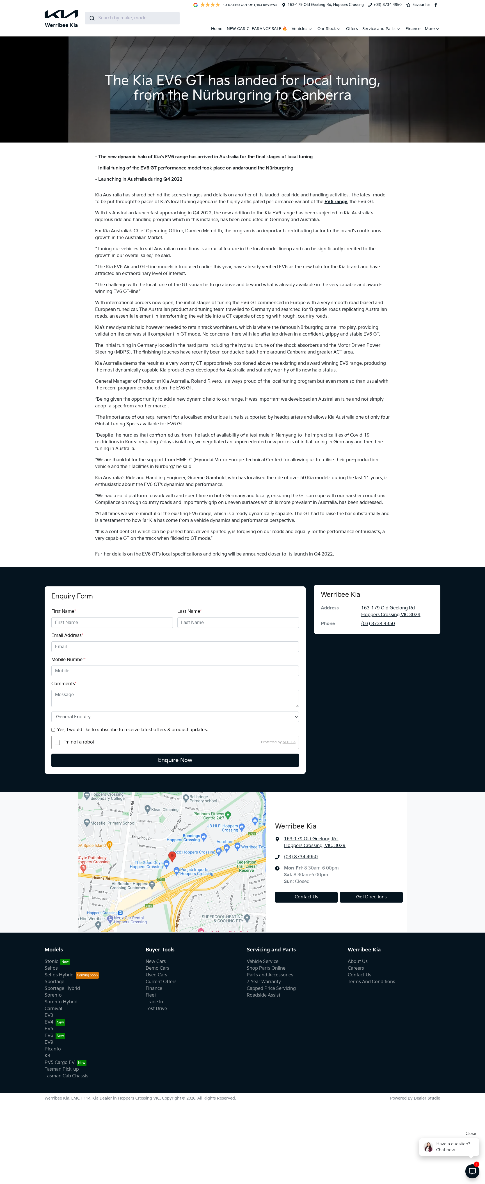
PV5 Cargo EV (60, 1062)
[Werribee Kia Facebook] (437, 5)
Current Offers (161, 982)
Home (216, 28)
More (430, 28)
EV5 (49, 1029)
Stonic (51, 961)
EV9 (49, 1042)
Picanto (53, 1049)
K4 (48, 1056)
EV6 (49, 1035)
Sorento (53, 995)
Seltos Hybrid (59, 975)
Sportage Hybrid (62, 988)
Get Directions (371, 897)
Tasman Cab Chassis (66, 1076)
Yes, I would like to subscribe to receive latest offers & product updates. (132, 730)
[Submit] (91, 18)
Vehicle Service (262, 961)
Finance (413, 28)
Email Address (67, 635)
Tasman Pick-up (62, 1069)
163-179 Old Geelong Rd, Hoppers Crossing (326, 5)
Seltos (51, 968)
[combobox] (132, 18)
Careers (356, 968)
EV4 (49, 1022)
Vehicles (299, 28)
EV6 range (335, 202)
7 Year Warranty (264, 982)
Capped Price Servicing (271, 988)
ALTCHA (289, 742)
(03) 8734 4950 (388, 5)
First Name (63, 611)
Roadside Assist (263, 995)
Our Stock (326, 28)
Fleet (151, 995)
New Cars (156, 961)
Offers (352, 28)
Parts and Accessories (270, 975)
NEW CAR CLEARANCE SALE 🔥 (257, 28)
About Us (358, 961)
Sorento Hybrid (61, 1002)
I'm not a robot (79, 742)
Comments (63, 684)
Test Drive (156, 1008)
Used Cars (156, 975)
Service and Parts (378, 28)
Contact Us (306, 897)
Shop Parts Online (266, 968)
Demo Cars (157, 968)
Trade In (154, 1002)
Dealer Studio (427, 1098)
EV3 (49, 1015)
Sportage (54, 982)
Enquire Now (175, 760)
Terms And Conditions (371, 982)
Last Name (189, 611)
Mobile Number (68, 659)
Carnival (53, 1008)
